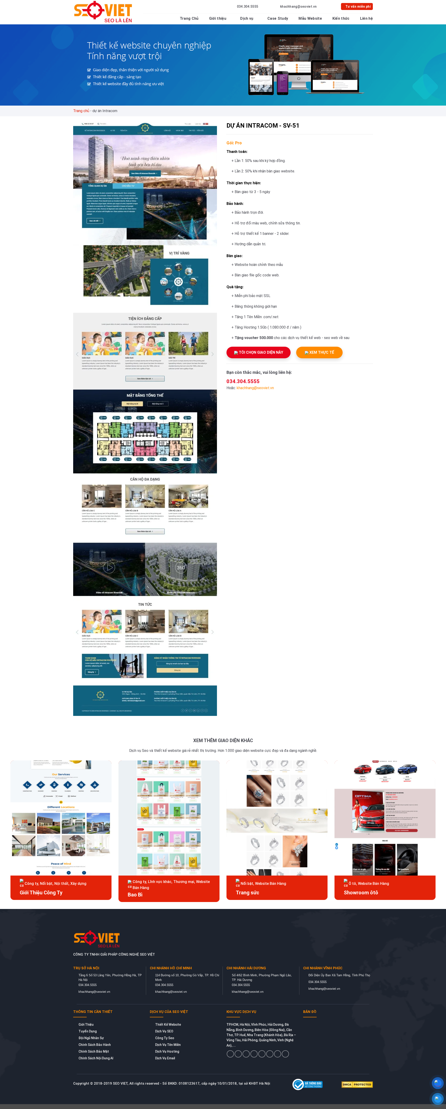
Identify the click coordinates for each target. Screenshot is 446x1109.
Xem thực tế (321, 352)
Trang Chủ (189, 18)
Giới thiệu (217, 18)
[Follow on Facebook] (230, 1053)
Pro (238, 142)
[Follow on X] (254, 1053)
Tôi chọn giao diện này (260, 352)
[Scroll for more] (223, 1095)
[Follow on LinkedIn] (277, 1053)
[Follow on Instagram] (238, 1053)
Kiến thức (341, 18)
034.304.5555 (242, 381)
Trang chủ (81, 111)
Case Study (277, 18)
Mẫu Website (310, 18)
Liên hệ (366, 18)
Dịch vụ (246, 18)
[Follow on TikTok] (246, 1053)
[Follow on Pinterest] (269, 1053)
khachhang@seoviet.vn (255, 388)
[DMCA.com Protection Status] (357, 1084)
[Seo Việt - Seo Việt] (104, 11)
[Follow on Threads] (262, 1053)
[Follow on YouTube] (285, 1053)
